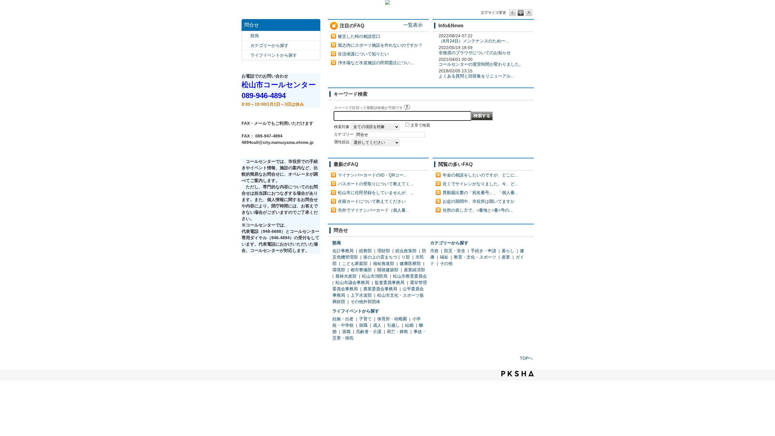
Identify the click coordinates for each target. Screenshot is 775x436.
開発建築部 (387, 269)
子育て (365, 318)
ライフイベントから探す (273, 55)
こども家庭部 (355, 263)
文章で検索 (420, 125)
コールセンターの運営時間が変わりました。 (481, 64)
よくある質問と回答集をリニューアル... (476, 76)
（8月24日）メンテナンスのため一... (474, 40)
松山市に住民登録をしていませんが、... (376, 192)
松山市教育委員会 (410, 276)
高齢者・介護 (368, 331)
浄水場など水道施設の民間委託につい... (376, 62)
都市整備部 (361, 269)
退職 (346, 331)
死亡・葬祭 (397, 331)
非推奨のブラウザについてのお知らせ (475, 52)
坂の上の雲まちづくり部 (386, 257)
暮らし (508, 250)
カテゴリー (344, 134)
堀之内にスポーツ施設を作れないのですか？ (380, 45)
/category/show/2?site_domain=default (246, 45)
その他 (446, 263)
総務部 (365, 250)
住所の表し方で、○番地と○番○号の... (478, 210)
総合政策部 (406, 250)
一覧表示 (413, 25)
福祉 (444, 257)
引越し (393, 325)
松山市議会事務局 (352, 282)
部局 (254, 35)
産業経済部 (414, 269)
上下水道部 (361, 295)
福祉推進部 (383, 263)
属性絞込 (342, 142)
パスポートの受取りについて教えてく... (376, 183)
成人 (377, 325)
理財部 (383, 250)
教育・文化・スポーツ (475, 257)
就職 (363, 325)
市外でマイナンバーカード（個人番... (373, 210)
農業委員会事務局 (380, 288)
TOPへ (526, 358)
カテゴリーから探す (269, 45)
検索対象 (342, 127)
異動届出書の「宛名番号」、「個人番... (480, 192)
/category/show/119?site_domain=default (246, 36)
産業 (506, 257)
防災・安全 (454, 250)
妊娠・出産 (343, 318)
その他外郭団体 (365, 301)
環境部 (338, 269)
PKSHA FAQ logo (517, 374)
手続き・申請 (483, 250)
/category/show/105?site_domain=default (246, 55)
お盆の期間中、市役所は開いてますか (479, 201)
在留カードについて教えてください (372, 201)
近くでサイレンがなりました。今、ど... (480, 183)
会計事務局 (343, 250)
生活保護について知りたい (363, 53)
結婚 (409, 325)
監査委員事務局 (389, 282)
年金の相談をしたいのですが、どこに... (480, 175)
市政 (434, 250)
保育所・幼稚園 (392, 318)
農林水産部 (346, 276)
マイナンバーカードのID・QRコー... (372, 175)
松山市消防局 (375, 276)
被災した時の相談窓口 (359, 36)
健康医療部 (410, 263)
